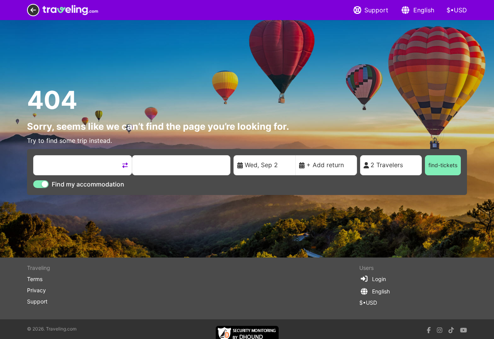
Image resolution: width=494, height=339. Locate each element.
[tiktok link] (451, 330)
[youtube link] (463, 330)
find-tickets (442, 165)
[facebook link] (429, 330)
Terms (34, 279)
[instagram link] (439, 330)
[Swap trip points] (125, 165)
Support (376, 10)
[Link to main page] (70, 10)
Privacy (36, 290)
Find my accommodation (88, 184)
